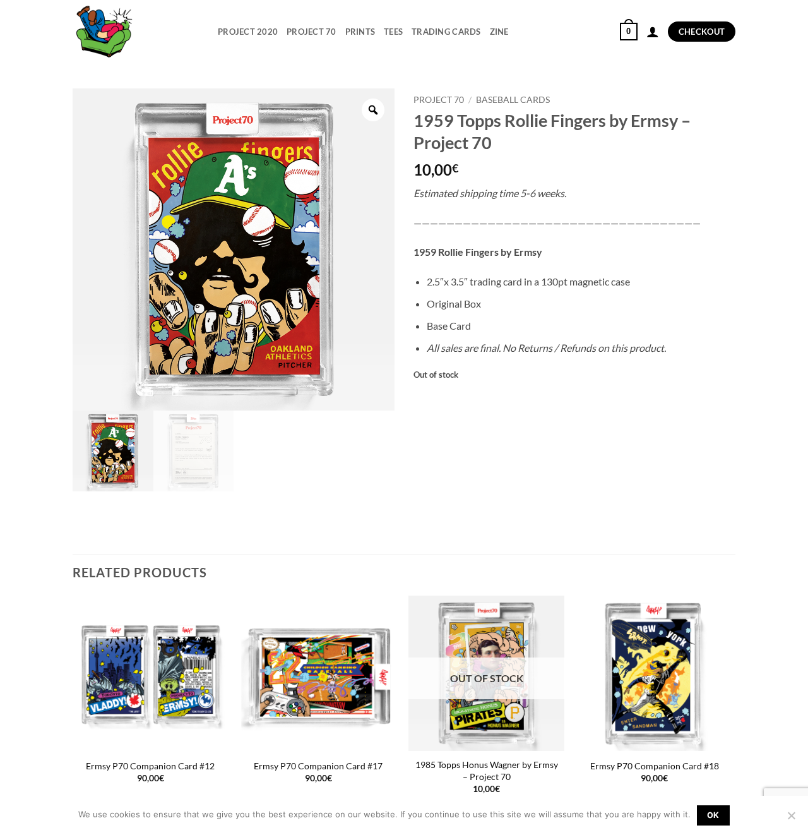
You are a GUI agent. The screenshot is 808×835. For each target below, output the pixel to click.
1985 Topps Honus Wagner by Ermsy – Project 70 (486, 770)
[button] (629, 31)
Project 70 (311, 32)
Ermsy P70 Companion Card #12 (150, 765)
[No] (791, 819)
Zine (499, 32)
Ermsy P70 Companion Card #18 (654, 765)
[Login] (652, 31)
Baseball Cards (513, 100)
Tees (393, 32)
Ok (713, 815)
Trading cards (446, 32)
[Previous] (73, 706)
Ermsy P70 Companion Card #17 (318, 765)
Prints (360, 32)
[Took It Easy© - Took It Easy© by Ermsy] (136, 31)
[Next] (731, 706)
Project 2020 (248, 32)
